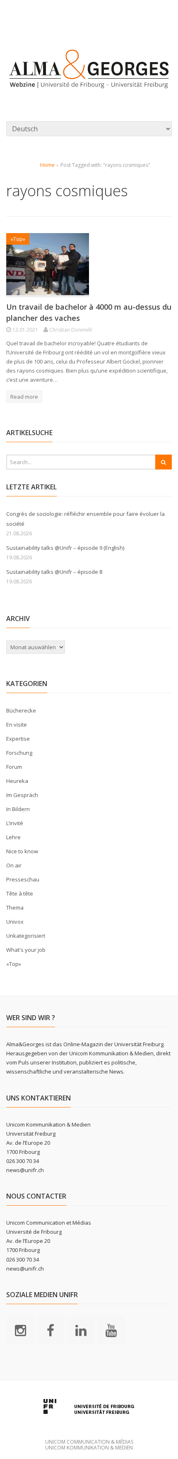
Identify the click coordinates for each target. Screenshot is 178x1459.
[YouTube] (111, 1329)
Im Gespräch (22, 795)
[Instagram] (20, 1329)
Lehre (13, 837)
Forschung (19, 752)
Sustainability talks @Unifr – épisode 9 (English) (65, 547)
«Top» (17, 239)
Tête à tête (19, 893)
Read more (24, 396)
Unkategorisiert (25, 935)
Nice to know (22, 851)
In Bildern (18, 809)
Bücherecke (21, 710)
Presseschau (22, 879)
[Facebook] (50, 1329)
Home (47, 165)
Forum (14, 766)
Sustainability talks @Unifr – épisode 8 (54, 571)
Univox (15, 921)
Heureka (17, 781)
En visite (16, 724)
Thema (15, 907)
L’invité (14, 823)
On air (14, 865)
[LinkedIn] (81, 1329)
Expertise (18, 738)
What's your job (26, 949)
